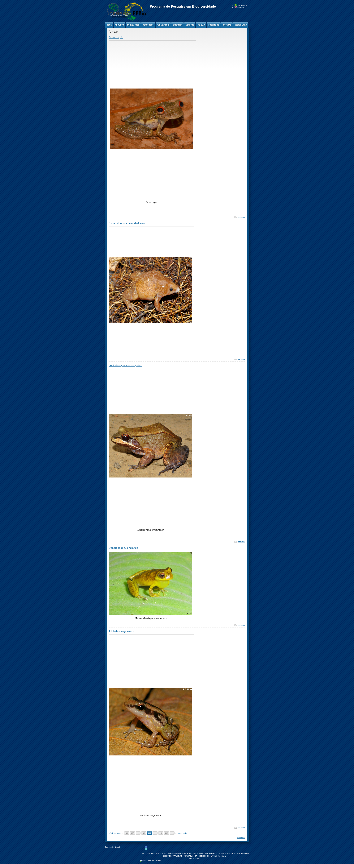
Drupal (117, 847)
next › (180, 833)
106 (126, 833)
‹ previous (117, 833)
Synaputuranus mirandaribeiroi (127, 223)
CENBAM (201, 25)
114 (172, 833)
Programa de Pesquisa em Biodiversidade (183, 6)
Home (109, 25)
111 (155, 833)
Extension (177, 25)
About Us (119, 25)
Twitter (146, 849)
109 (143, 833)
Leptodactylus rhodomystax (125, 365)
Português (242, 5)
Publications (163, 25)
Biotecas (227, 25)
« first (111, 833)
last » (185, 833)
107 (132, 833)
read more (241, 217)
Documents (213, 25)
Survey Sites (133, 25)
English (240, 7)
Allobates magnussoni (122, 631)
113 (166, 833)
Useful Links (241, 25)
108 (138, 833)
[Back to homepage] (126, 20)
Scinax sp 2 (116, 37)
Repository (148, 25)
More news (241, 837)
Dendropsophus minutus (123, 547)
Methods (190, 25)
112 (160, 833)
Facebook (146, 847)
